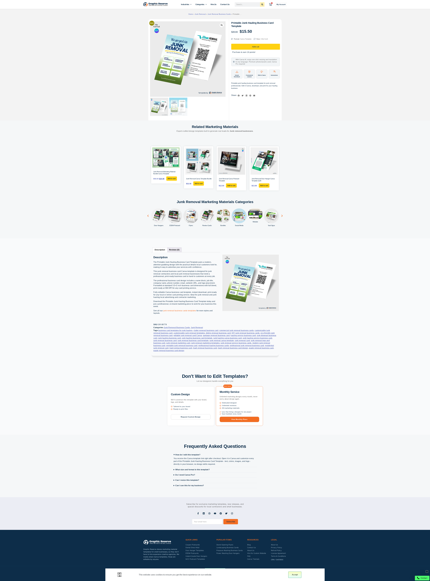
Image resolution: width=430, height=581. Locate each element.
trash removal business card (205, 348)
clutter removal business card (206, 330)
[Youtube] (215, 513)
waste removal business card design (168, 351)
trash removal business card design (233, 348)
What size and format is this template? (192, 470)
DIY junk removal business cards (246, 333)
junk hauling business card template (197, 338)
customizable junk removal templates (189, 333)
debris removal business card (218, 333)
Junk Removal (200, 14)
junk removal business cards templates (179, 311)
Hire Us (213, 4)
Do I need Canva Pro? (185, 475)
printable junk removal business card (181, 345)
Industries (185, 4)
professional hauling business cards (213, 345)
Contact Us (225, 4)
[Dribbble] (209, 513)
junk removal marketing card (178, 343)
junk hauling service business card (257, 338)
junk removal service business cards (236, 343)
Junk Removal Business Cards (219, 14)
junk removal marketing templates (205, 343)
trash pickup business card (181, 348)
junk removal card (242, 340)
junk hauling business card (169, 338)
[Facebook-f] (198, 513)
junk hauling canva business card (227, 338)
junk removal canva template (222, 340)
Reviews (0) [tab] (174, 250)
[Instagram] (232, 513)
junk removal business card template (193, 340)
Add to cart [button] (172, 178)
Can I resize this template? (187, 480)
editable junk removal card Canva (188, 335)
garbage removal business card (216, 335)
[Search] (262, 4)
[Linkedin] (203, 513)
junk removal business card (165, 340)
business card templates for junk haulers (175, 330)
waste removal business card (261, 348)
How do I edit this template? (187, 455)
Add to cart (255, 47)
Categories (199, 4)
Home (190, 14)
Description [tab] (160, 250)
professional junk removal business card (247, 345)
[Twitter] (226, 513)
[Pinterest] (220, 513)
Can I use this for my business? (189, 485)
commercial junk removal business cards (236, 330)
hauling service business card (243, 335)
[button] (222, 25)
